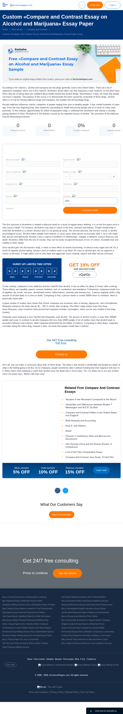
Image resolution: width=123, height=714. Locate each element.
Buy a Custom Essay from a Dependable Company (24, 597)
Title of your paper (13, 160)
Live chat (10, 664)
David (68, 431)
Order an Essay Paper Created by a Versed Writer (83, 628)
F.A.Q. (82, 659)
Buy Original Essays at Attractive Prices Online (22, 601)
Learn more (101, 470)
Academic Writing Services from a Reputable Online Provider (28, 605)
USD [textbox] (67, 201)
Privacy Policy (57, 692)
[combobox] (90, 167)
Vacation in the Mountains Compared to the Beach (91, 399)
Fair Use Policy (87, 692)
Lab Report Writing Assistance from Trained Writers (84, 597)
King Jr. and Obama (76, 425)
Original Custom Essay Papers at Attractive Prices (83, 624)
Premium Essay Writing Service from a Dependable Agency (28, 632)
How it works (39, 659)
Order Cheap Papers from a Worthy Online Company (25, 624)
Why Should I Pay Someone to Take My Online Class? (85, 639)
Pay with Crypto (55, 687)
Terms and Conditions (39, 692)
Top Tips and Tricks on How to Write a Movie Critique (25, 643)
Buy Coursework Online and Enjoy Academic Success (85, 601)
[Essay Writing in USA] (108, 665)
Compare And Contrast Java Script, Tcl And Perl (90, 457)
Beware (58, 659)
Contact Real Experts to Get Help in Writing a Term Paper (86, 635)
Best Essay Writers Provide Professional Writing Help (25, 620)
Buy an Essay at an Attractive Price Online (80, 616)
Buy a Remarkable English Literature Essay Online (84, 608)
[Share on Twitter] (65, 490)
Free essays (68, 659)
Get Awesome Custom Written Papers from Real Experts (26, 628)
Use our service (67, 573)
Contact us (61, 354)
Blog (77, 659)
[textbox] (90, 164)
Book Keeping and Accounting (81, 420)
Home (30, 659)
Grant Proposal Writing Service (15, 647)
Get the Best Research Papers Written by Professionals (85, 612)
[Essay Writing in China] (86, 665)
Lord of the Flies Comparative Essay (84, 452)
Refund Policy (72, 692)
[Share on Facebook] (57, 490)
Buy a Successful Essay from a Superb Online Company (86, 620)
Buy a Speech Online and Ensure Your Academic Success (87, 643)
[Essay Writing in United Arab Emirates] (56, 665)
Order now (95, 5)
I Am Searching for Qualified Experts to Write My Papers (26, 616)
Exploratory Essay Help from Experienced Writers (23, 612)
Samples (50, 659)
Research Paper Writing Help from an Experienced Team (27, 635)
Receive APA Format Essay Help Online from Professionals (87, 605)
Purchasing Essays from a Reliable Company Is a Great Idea (88, 632)
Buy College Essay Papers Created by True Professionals (27, 608)
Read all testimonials (61, 514)
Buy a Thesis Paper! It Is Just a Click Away (20, 639)
